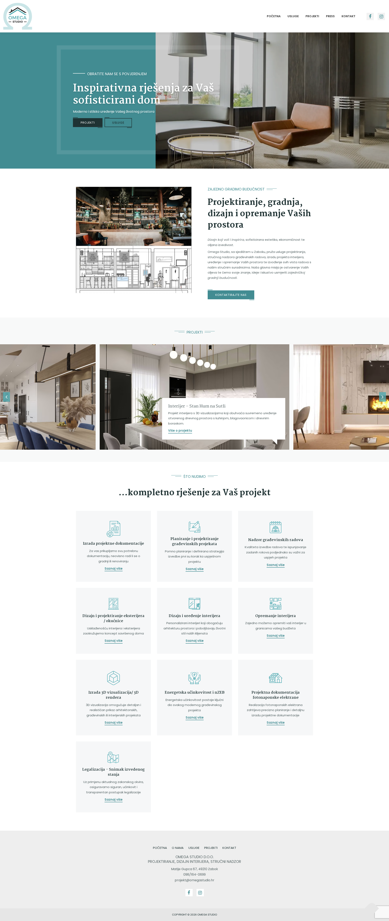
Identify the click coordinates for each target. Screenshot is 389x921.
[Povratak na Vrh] (372, 908)
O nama (178, 848)
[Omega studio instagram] (200, 892)
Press (330, 16)
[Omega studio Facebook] (189, 892)
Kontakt (348, 16)
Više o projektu (180, 430)
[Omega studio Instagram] (381, 16)
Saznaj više (114, 568)
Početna (274, 16)
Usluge (293, 16)
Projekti (312, 16)
